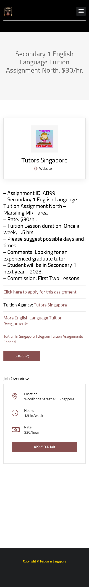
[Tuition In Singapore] (8, 11)
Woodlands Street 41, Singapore (49, 399)
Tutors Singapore (44, 160)
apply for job (44, 447)
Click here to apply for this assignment (39, 292)
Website (45, 168)
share (19, 356)
